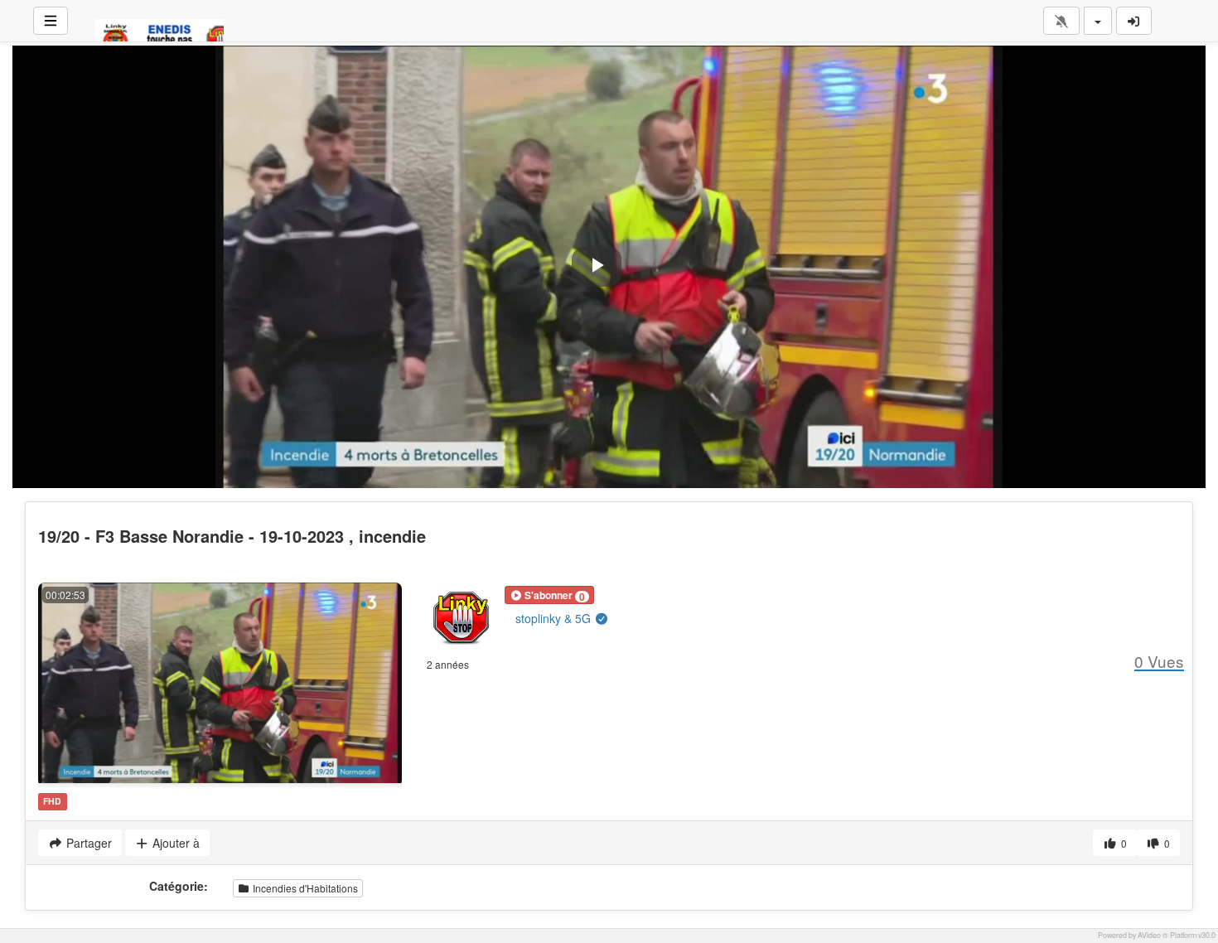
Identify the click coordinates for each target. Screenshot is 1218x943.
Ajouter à (174, 842)
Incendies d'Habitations (304, 888)
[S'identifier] (1134, 21)
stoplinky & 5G (554, 618)
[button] (549, 595)
